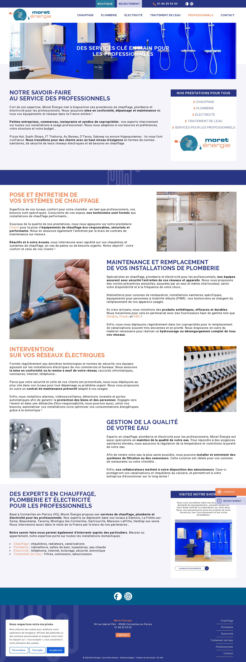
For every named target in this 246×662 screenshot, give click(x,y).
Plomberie (109, 15)
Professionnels (200, 15)
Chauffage (85, 15)
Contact (227, 15)
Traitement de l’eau (165, 15)
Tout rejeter (37, 650)
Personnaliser (19, 650)
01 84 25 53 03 (167, 3)
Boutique (105, 3)
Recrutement (129, 3)
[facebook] (118, 596)
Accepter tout (55, 650)
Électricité (133, 15)
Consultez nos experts (190, 568)
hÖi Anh (160, 658)
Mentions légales (127, 658)
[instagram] (128, 596)
